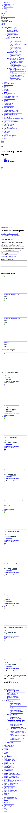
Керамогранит (7, 104)
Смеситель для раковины (16, 50)
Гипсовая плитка (11, 33)
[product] (15, 284)
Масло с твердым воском (10, 128)
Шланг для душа (14, 78)
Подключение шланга (16, 75)
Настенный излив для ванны (17, 73)
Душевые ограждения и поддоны (15, 58)
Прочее (6, 138)
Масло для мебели (8, 122)
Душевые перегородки (16, 62)
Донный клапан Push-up (16, 51)
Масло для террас (8, 125)
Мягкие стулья (23, 250)
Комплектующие (11, 68)
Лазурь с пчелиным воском (11, 121)
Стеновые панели (8, 85)
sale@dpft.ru (9, 681)
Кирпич (6, 82)
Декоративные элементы (13, 35)
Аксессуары (10, 80)
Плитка (6, 86)
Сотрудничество (8, 5)
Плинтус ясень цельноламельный (13, 113)
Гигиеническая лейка (15, 79)
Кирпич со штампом (12, 34)
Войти (5, 11)
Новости (6, 8)
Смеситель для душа (15, 47)
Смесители (10, 40)
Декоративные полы (9, 97)
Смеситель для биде (15, 41)
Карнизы (6, 89)
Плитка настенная (8, 107)
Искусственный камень (13, 31)
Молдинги (6, 90)
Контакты (6, 9)
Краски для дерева (9, 103)
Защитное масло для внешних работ (13, 118)
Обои (5, 92)
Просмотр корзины (12, 254)
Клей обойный (8, 94)
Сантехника (7, 38)
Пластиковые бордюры (10, 135)
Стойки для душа (14, 55)
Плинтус (6, 100)
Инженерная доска (9, 83)
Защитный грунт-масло (10, 120)
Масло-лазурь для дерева (10, 130)
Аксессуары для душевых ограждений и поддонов (17, 60)
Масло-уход (7, 131)
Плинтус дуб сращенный (10, 114)
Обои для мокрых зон (9, 93)
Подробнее (7, 505)
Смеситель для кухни (15, 48)
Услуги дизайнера (8, 7)
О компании (7, 2)
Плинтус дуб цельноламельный (12, 115)
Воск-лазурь (7, 117)
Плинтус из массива (9, 101)
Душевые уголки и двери (16, 65)
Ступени (6, 87)
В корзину (3, 254)
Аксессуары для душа (15, 57)
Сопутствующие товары (13, 37)
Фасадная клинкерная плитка (11, 110)
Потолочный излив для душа (17, 76)
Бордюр (6, 134)
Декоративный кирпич (10, 27)
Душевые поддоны (15, 64)
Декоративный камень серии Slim (16, 30)
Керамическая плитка (9, 108)
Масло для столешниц (9, 124)
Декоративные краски (9, 99)
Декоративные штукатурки (11, 96)
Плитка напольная (9, 106)
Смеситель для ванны (15, 43)
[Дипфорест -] (4, 13)
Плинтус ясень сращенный (11, 111)
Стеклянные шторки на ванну (18, 66)
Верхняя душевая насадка (17, 69)
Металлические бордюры (10, 137)
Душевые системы (12, 52)
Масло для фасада (8, 127)
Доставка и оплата (9, 4)
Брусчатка (6, 132)
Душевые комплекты (15, 54)
